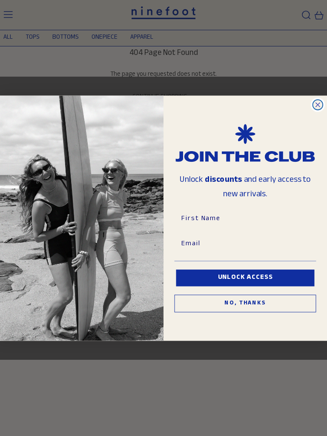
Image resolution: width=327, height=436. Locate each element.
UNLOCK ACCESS (245, 278)
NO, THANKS (245, 303)
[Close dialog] (318, 105)
